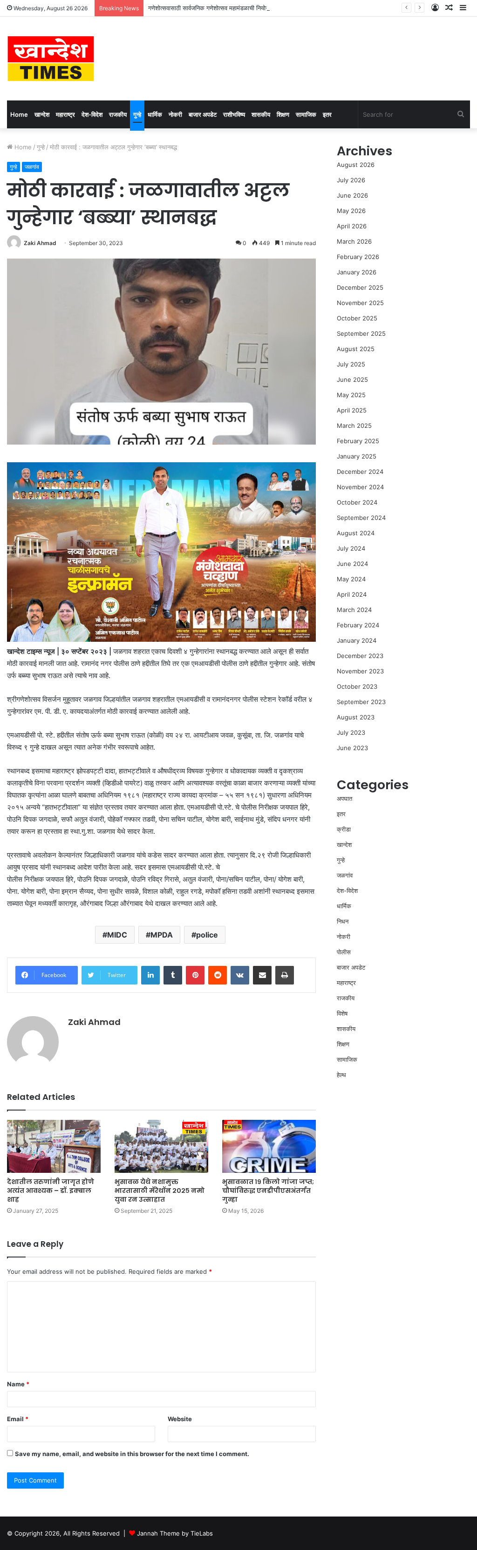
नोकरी (175, 114)
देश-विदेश (92, 114)
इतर (327, 114)
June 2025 (352, 379)
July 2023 (351, 732)
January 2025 (356, 456)
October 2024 (357, 502)
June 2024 (352, 563)
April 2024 (352, 594)
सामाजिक (306, 114)
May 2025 (351, 395)
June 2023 (352, 748)
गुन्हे (137, 114)
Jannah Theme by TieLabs (175, 1533)
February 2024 (358, 625)
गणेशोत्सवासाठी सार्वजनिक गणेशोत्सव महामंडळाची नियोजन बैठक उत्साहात (227, 8)
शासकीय (261, 114)
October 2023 (357, 686)
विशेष (342, 1013)
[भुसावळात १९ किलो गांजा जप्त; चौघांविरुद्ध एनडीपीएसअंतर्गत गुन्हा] (269, 1146)
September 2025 (361, 333)
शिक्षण (283, 114)
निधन (342, 921)
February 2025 (358, 441)
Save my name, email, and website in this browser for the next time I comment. (132, 1453)
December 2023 (360, 655)
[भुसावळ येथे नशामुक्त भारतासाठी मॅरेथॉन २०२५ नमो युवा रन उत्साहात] (161, 1146)
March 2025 (354, 425)
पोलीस (344, 952)
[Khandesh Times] (51, 58)
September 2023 (361, 701)
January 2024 (356, 640)
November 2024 (360, 487)
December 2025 (360, 287)
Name (18, 1384)
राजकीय (118, 114)
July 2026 (351, 180)
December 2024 (360, 471)
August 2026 (356, 164)
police (207, 934)
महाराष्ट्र (65, 114)
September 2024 (361, 517)
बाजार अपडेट (203, 114)
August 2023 (356, 717)
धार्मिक (155, 114)
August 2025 (356, 349)
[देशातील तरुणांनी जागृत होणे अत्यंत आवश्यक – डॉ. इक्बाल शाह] (54, 1146)
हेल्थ (341, 1074)
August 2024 (356, 533)
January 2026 (356, 272)
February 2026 (358, 256)
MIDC (117, 934)
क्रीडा (344, 829)
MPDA (161, 934)
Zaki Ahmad (40, 242)
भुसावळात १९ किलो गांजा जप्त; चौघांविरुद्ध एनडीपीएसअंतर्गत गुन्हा (268, 1190)
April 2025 (352, 410)
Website (180, 1419)
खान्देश (41, 114)
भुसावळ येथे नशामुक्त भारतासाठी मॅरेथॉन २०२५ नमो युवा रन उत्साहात (159, 1190)
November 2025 (360, 302)
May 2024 (351, 579)
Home (19, 114)
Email (17, 1419)
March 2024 (354, 609)
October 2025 (357, 318)
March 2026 (354, 241)
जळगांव (32, 166)
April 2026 (352, 226)
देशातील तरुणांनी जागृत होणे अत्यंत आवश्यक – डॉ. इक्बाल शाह (50, 1190)
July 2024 (351, 548)
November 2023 (360, 671)
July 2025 (351, 364)
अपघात (344, 798)
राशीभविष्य (234, 114)
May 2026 (351, 210)
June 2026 (352, 195)
